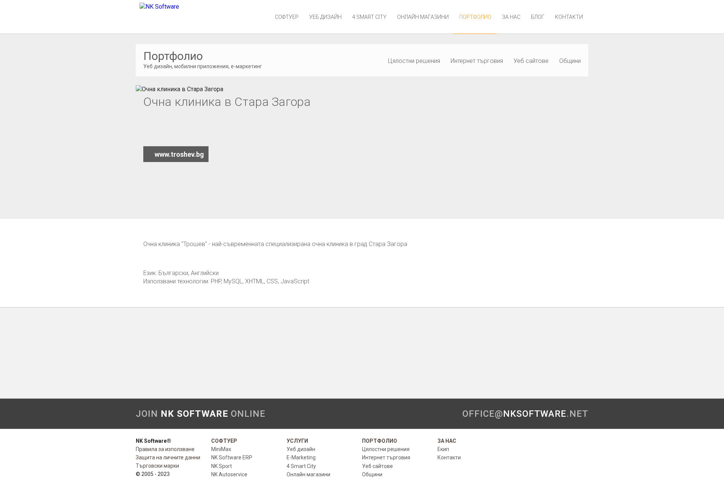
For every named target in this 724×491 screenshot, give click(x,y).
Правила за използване (165, 449)
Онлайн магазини (423, 17)
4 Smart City (369, 17)
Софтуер (287, 17)
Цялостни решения (414, 60)
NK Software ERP (231, 457)
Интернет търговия (477, 60)
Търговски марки (157, 466)
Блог (538, 17)
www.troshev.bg (179, 154)
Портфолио (475, 17)
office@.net (525, 414)
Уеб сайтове (531, 60)
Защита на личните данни (168, 457)
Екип (443, 449)
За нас (511, 17)
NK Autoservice (229, 474)
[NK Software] (159, 6)
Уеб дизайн (325, 17)
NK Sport (221, 466)
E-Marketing (301, 457)
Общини (570, 60)
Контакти (569, 17)
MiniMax (221, 449)
